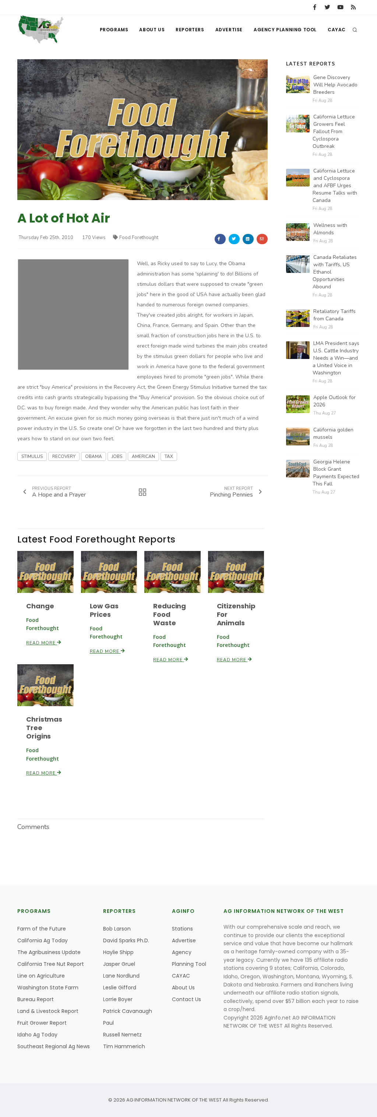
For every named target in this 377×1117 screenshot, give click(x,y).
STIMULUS (32, 456)
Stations (182, 928)
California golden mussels (333, 433)
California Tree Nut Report (50, 964)
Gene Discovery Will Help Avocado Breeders (335, 85)
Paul (108, 1023)
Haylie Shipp (118, 952)
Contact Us (186, 999)
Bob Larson (117, 928)
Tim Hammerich (124, 1046)
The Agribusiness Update (49, 952)
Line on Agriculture (41, 975)
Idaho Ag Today (37, 1034)
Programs (114, 29)
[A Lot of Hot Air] (142, 129)
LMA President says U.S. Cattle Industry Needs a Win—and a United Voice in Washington (336, 358)
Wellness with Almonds (330, 229)
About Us (152, 29)
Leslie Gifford (119, 987)
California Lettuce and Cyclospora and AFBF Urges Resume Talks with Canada (335, 185)
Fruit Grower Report (42, 1023)
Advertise (229, 29)
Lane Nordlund (121, 975)
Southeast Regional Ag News (53, 1046)
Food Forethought (138, 237)
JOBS (117, 456)
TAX (169, 456)
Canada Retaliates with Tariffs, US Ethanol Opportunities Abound (335, 272)
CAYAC (337, 29)
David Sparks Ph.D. (126, 940)
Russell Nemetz (122, 1034)
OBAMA (93, 456)
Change (40, 606)
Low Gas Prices (104, 610)
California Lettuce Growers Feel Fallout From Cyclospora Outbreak (334, 131)
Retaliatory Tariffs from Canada (334, 315)
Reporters (190, 29)
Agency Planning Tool (285, 29)
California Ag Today (42, 940)
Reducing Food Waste (169, 614)
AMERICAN (143, 456)
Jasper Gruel (119, 964)
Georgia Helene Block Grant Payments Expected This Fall (336, 472)
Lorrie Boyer (118, 999)
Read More (41, 643)
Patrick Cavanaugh (127, 1011)
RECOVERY (63, 456)
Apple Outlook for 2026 (334, 401)
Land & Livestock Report (47, 1011)
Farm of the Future (41, 928)
